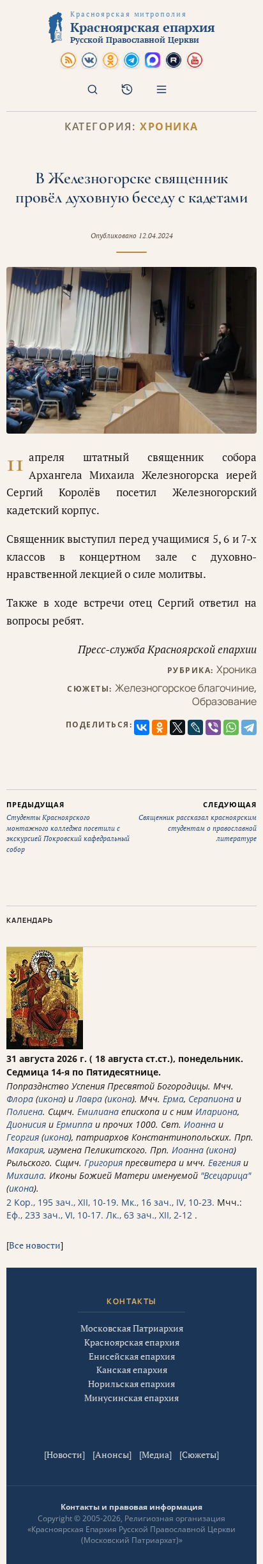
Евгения (224, 1163)
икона (50, 1099)
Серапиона (211, 1099)
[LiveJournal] (195, 727)
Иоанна (200, 1124)
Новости (64, 1454)
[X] (177, 727)
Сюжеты (199, 1454)
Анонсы (112, 1454)
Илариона (216, 1111)
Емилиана (98, 1111)
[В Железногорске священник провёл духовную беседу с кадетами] (131, 350)
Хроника (169, 126)
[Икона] (44, 1046)
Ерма (173, 1099)
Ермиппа (74, 1124)
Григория (103, 1163)
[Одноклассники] (159, 727)
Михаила (25, 1175)
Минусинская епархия (131, 1398)
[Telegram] (249, 727)
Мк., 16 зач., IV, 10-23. (167, 1202)
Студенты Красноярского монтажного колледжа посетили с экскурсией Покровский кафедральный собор (68, 827)
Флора (19, 1099)
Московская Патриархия (131, 1328)
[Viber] (213, 727)
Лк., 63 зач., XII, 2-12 (149, 1215)
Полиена (24, 1111)
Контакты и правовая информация (131, 1506)
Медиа (155, 1454)
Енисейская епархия (132, 1356)
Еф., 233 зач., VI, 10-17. (54, 1215)
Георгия (22, 1137)
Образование (224, 701)
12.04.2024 (156, 235)
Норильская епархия (131, 1384)
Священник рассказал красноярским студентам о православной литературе (198, 822)
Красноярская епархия (131, 1342)
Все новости (35, 1245)
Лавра (89, 1099)
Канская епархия (131, 1369)
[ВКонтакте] (141, 727)
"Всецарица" (225, 1175)
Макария (24, 1150)
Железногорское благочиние (184, 688)
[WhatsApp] (231, 727)
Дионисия (26, 1124)
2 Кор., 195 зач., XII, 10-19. (62, 1202)
